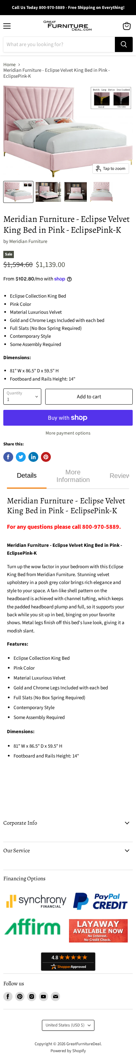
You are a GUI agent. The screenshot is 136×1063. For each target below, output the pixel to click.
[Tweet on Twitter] (21, 457)
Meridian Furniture (28, 241)
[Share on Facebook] (8, 457)
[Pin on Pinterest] (46, 457)
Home (9, 64)
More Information (73, 475)
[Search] (124, 44)
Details (27, 475)
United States (65, 1025)
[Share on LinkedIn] (33, 457)
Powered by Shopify (68, 1051)
